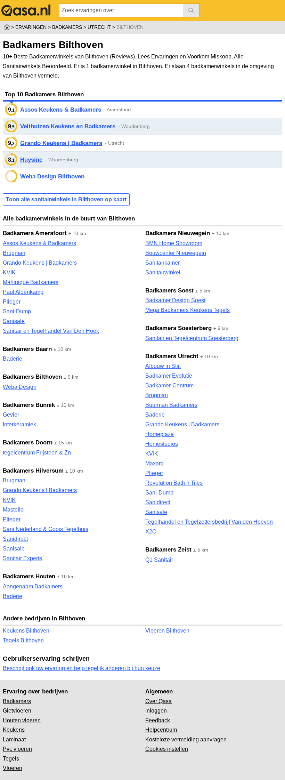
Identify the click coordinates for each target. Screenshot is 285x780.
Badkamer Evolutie (168, 376)
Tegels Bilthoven (23, 640)
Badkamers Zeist (168, 549)
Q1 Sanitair (159, 560)
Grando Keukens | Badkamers (61, 143)
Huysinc (31, 159)
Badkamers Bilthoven (32, 376)
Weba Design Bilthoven (52, 176)
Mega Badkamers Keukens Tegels (187, 310)
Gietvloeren (17, 711)
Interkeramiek (19, 424)
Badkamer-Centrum (169, 385)
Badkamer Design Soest (175, 300)
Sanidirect (15, 539)
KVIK (9, 272)
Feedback (157, 720)
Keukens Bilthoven (26, 631)
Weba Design (19, 387)
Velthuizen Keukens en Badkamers (67, 126)
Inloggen (156, 711)
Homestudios (161, 444)
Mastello (13, 510)
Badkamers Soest (169, 290)
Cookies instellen (166, 749)
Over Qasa (158, 701)
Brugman (14, 253)
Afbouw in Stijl (163, 366)
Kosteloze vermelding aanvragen (186, 739)
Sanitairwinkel (162, 272)
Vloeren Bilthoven (167, 631)
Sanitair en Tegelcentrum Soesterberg (191, 338)
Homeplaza (159, 434)
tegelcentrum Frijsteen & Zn (37, 453)
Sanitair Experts (22, 558)
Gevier (11, 415)
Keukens (14, 730)
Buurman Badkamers (171, 405)
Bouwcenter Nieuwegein (175, 253)
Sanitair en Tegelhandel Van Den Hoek (51, 331)
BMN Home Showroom (173, 243)
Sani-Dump (17, 311)
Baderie (12, 359)
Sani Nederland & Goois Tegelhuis (45, 529)
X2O (150, 531)
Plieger (12, 302)
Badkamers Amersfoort (35, 233)
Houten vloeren (22, 720)
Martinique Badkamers (30, 282)
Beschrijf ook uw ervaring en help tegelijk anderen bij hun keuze (81, 668)
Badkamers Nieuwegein (177, 233)
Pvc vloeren (17, 749)
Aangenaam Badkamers (33, 586)
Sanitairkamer (162, 263)
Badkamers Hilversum (33, 470)
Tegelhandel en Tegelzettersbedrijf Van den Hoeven (209, 522)
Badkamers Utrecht (171, 356)
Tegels (11, 759)
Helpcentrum (161, 730)
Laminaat (14, 739)
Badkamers (17, 701)
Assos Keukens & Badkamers (60, 109)
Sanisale (14, 321)
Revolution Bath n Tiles (174, 483)
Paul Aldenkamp (23, 292)
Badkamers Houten (29, 576)
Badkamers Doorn (27, 442)
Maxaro (154, 463)
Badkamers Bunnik (29, 405)
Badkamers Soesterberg (178, 328)
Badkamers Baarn (27, 349)
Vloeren (12, 768)
